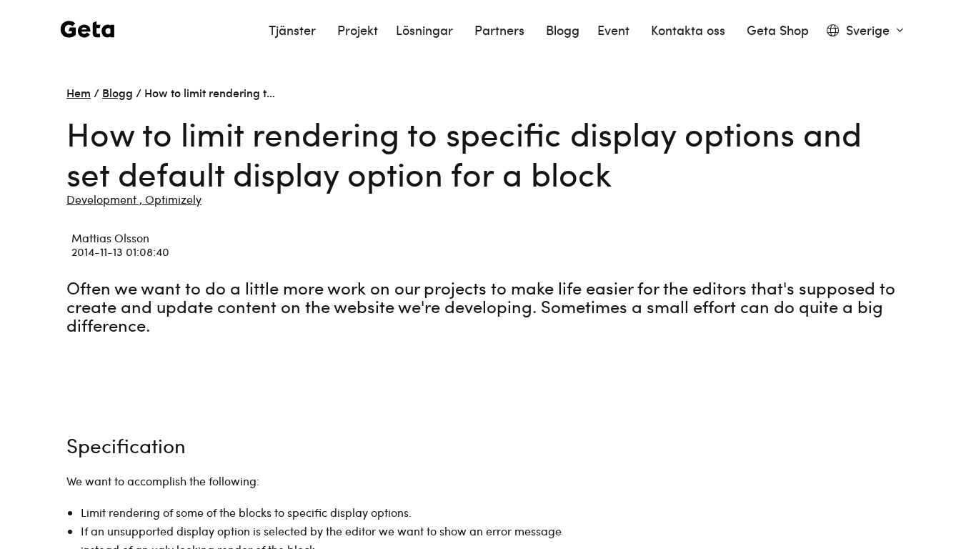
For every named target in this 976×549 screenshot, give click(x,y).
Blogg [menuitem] (562, 30)
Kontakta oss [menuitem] (690, 30)
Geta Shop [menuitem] (778, 30)
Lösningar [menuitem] (426, 30)
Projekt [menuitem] (357, 30)
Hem (78, 92)
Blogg (117, 92)
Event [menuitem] (615, 30)
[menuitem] (865, 30)
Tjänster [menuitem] (294, 30)
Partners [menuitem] (501, 30)
